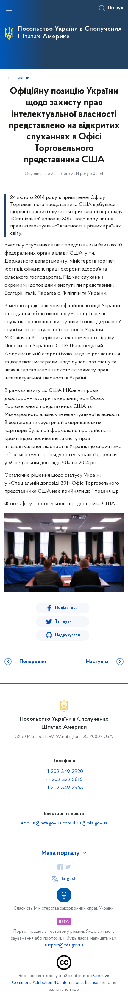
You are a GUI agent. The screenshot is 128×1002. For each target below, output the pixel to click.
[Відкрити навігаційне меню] (9, 9)
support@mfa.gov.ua (64, 945)
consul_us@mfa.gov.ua (85, 823)
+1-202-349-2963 (64, 788)
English (69, 878)
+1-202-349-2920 (64, 772)
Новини (22, 77)
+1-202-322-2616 (64, 780)
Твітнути (63, 621)
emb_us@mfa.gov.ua (41, 823)
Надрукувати (67, 635)
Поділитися (66, 608)
